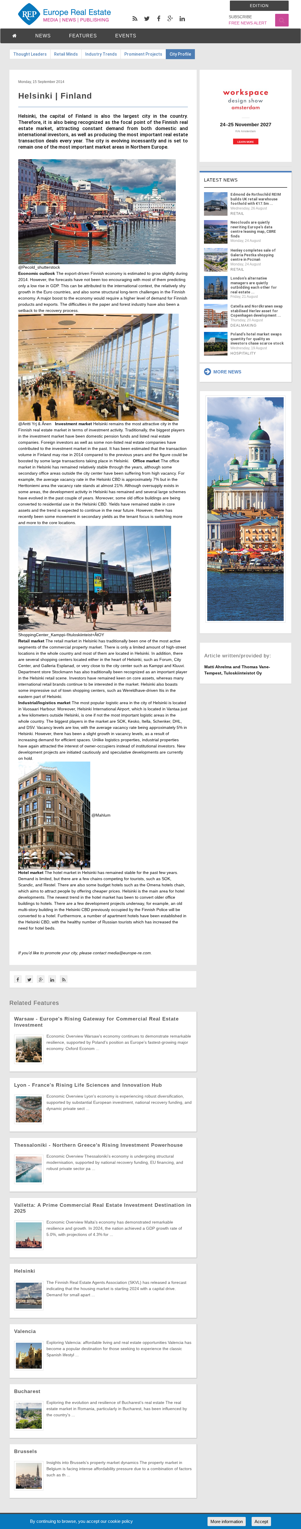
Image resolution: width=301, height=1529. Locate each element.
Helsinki (24, 1271)
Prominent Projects (143, 54)
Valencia (25, 1331)
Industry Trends (101, 54)
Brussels (25, 1451)
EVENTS (125, 35)
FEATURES (83, 35)
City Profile (180, 54)
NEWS (43, 35)
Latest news (221, 179)
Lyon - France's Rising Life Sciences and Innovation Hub (88, 1085)
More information (226, 1521)
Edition (259, 5)
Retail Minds (66, 54)
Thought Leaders (30, 54)
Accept (261, 1521)
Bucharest (27, 1391)
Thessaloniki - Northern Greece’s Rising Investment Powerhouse (98, 1145)
